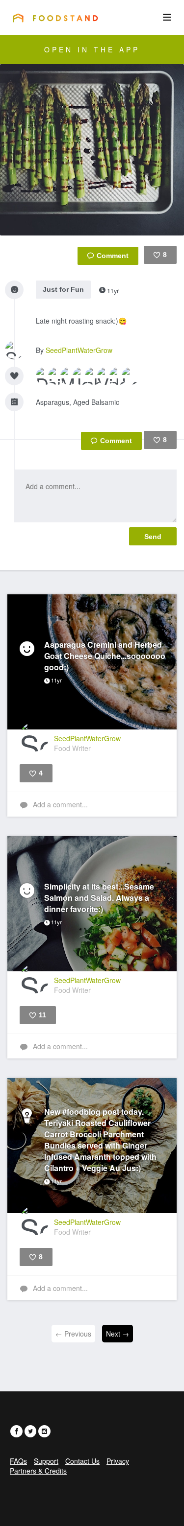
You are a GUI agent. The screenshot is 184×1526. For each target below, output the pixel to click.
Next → (117, 1333)
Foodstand (55, 17)
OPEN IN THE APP (92, 49)
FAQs (18, 1461)
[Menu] (167, 17)
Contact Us (82, 1461)
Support (46, 1461)
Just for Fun (63, 289)
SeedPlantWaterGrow (79, 350)
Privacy (117, 1461)
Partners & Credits (38, 1471)
